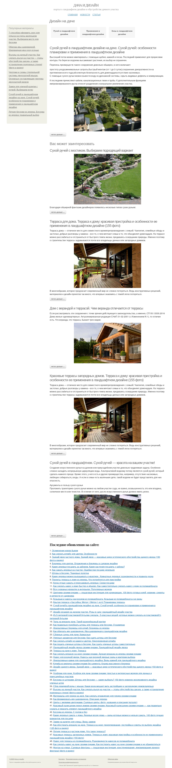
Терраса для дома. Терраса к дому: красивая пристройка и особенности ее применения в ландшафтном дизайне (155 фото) (103, 223)
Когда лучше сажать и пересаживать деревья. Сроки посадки (83, 582)
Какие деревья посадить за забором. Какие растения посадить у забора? (88, 566)
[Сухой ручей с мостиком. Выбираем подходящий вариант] (107, 179)
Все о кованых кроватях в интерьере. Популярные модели (82, 589)
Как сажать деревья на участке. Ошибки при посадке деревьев (83, 569)
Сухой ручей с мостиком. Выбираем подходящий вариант (91, 150)
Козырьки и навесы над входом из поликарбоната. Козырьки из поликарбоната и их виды (97, 598)
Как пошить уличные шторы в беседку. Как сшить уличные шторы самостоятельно (94, 644)
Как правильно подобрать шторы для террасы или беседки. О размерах (89, 624)
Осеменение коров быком (65, 550)
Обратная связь (113, 759)
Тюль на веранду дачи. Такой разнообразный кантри (79, 621)
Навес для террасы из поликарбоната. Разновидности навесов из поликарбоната (94, 741)
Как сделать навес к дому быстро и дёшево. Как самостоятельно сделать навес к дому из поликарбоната (105, 586)
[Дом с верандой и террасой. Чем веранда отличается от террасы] (107, 343)
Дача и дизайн (86, 5)
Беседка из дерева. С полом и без (70, 712)
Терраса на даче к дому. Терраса (69, 650)
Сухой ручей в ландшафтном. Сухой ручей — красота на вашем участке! (102, 463)
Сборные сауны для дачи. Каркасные (72, 634)
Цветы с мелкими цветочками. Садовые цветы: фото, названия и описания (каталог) (95, 702)
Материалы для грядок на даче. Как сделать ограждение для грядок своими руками (94, 695)
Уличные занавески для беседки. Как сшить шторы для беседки (85, 637)
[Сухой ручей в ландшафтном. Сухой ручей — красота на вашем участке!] (107, 514)
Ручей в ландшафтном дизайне (64, 32)
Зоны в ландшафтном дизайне (122, 32)
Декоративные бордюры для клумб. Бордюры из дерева (81, 628)
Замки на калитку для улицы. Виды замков (74, 721)
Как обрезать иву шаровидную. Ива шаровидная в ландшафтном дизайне (90, 631)
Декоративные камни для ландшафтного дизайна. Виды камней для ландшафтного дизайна (99, 660)
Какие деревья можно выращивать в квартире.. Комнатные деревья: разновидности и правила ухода (102, 576)
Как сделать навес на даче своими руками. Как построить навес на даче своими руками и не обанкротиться (106, 744)
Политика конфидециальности (68, 762)
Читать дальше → (58, 134)
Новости (85, 14)
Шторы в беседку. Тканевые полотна (70, 573)
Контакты (62, 759)
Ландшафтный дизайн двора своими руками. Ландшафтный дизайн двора (90, 647)
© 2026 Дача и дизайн (16, 759)
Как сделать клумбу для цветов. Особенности (74, 553)
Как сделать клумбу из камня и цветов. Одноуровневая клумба (84, 640)
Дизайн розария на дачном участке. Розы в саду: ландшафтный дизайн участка (92, 611)
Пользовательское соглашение (76, 759)
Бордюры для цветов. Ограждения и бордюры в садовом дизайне (85, 563)
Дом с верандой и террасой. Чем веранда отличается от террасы (96, 308)
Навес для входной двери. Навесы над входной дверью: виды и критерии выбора (94, 657)
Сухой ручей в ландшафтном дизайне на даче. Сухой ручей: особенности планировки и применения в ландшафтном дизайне (24, 100)
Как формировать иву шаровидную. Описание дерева (80, 699)
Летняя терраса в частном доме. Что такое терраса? (79, 731)
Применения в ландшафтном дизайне (93, 32)
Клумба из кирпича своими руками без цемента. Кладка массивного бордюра (91, 663)
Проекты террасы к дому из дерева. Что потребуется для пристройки (86, 579)
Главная (73, 14)
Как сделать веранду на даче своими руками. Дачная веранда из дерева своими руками (97, 653)
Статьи (96, 14)
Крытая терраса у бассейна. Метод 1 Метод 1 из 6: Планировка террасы (89, 602)
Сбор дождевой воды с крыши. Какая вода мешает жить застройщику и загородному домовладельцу (103, 686)
